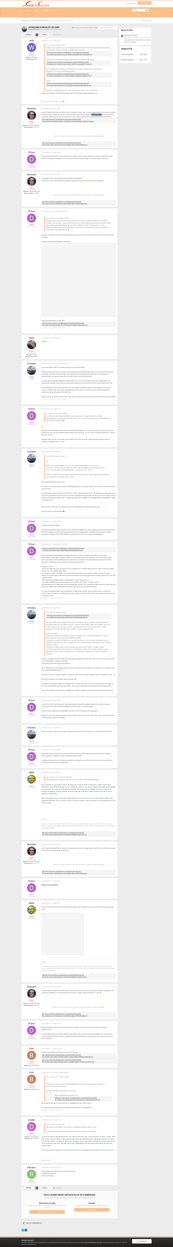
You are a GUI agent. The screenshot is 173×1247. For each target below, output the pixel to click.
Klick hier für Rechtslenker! (50, 885)
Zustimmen (142, 1241)
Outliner (31, 337)
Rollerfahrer (31, 1167)
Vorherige (28, 34)
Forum (28, 11)
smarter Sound (56, 29)
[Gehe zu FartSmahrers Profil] (24, 29)
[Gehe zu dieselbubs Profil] (31, 1126)
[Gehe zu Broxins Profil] (31, 1055)
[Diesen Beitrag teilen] (115, 40)
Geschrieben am (51, 40)
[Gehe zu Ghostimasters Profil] (31, 115)
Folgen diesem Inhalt (106, 27)
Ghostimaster (31, 108)
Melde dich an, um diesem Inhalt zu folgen (85, 27)
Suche (37, 11)
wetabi (31, 40)
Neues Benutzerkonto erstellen (47, 1212)
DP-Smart (31, 152)
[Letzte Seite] (49, 35)
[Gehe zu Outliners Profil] (31, 344)
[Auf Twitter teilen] (22, 1230)
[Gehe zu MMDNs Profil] (31, 779)
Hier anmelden (130, 3)
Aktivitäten (47, 11)
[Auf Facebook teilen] (26, 1230)
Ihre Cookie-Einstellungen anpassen (91, 1242)
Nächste (44, 34)
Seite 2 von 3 (56, 34)
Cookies (30, 1242)
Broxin (31, 1048)
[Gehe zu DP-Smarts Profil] (31, 159)
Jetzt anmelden (91, 1210)
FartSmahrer (35, 29)
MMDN (31, 772)
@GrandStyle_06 (96, 114)
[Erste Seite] (22, 35)
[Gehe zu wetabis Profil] (31, 47)
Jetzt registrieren (144, 3)
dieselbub (31, 1119)
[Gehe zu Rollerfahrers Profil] (31, 1174)
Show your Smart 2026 (130, 35)
